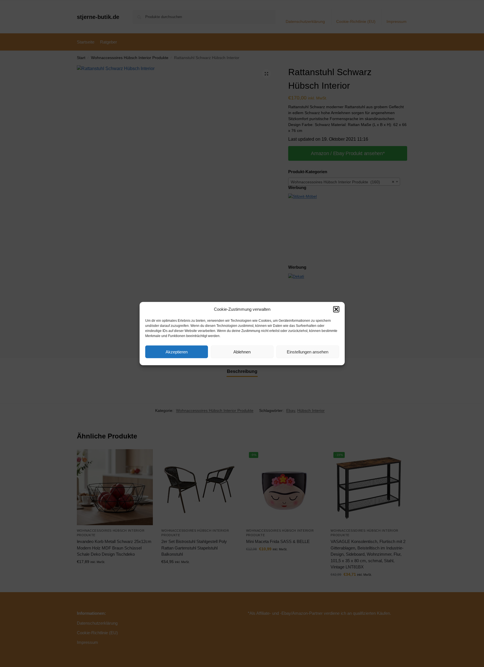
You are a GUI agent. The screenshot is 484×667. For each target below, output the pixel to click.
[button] (336, 309)
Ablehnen (242, 351)
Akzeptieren (177, 351)
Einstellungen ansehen (307, 351)
